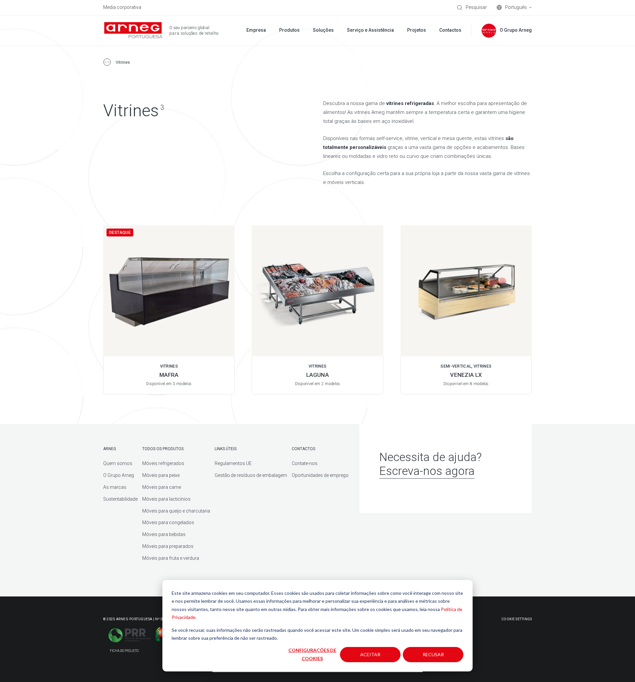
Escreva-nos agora (427, 471)
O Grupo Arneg (118, 475)
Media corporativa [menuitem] (122, 7)
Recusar (433, 654)
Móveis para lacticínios (166, 499)
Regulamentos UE (233, 463)
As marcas (114, 487)
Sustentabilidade (120, 499)
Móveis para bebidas (164, 534)
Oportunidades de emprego (320, 475)
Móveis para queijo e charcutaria (176, 511)
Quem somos (117, 463)
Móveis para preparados (167, 546)
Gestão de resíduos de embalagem (251, 475)
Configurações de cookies (312, 654)
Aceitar (370, 654)
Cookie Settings (516, 619)
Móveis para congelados (168, 522)
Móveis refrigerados (163, 463)
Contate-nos (305, 463)
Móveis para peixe (161, 475)
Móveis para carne (161, 487)
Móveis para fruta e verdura (170, 558)
